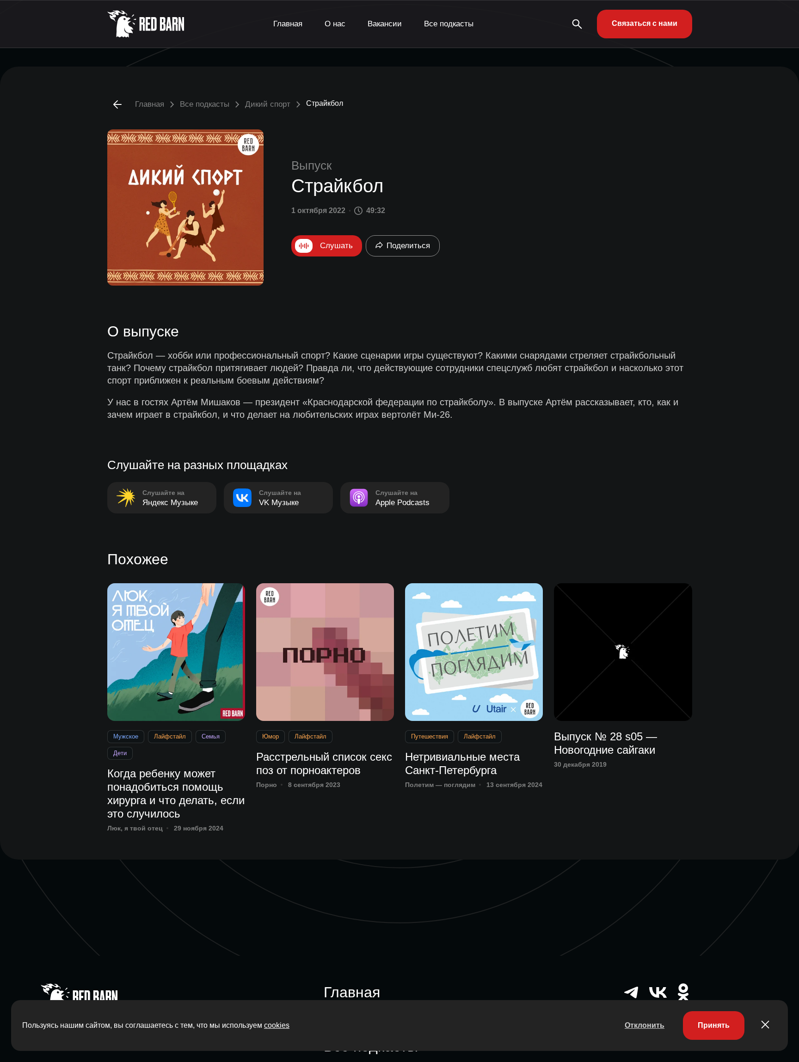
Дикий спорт (267, 104)
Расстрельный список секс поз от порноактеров (324, 763)
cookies (276, 1025)
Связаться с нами (644, 23)
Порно (266, 784)
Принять (714, 1025)
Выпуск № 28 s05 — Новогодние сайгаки (605, 743)
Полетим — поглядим (440, 784)
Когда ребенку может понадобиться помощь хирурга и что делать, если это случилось (176, 793)
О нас (335, 23)
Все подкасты (448, 23)
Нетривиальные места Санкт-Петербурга (462, 763)
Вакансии (385, 23)
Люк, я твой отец (135, 828)
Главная (287, 23)
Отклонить (644, 1025)
